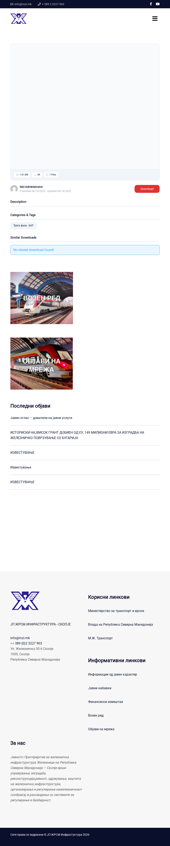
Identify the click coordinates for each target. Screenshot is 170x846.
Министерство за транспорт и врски (116, 611)
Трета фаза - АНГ (23, 225)
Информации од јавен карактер (112, 674)
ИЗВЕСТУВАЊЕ (22, 453)
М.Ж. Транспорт (100, 638)
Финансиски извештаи (105, 702)
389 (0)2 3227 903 (28, 643)
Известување (20, 467)
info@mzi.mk (20, 638)
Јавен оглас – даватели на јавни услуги (41, 418)
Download (147, 189)
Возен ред (96, 715)
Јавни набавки (99, 688)
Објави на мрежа (101, 729)
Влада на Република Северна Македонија (120, 624)
